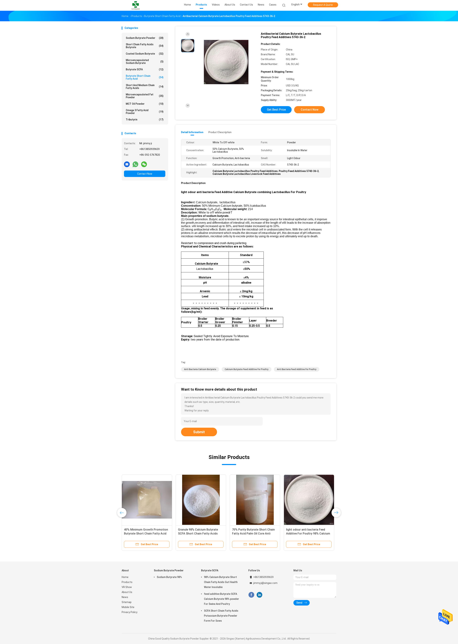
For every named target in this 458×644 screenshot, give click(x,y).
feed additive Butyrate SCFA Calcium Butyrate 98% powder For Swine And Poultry (221, 598)
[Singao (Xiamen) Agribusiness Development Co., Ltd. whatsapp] (135, 164)
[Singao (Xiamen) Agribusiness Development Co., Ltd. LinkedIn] (259, 595)
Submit (199, 432)
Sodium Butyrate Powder (145, 38)
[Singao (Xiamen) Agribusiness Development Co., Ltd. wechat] (144, 164)
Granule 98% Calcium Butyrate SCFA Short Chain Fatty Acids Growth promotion (198, 533)
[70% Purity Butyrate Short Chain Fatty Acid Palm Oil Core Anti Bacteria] (255, 500)
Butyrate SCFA (145, 69)
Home (125, 577)
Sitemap (126, 602)
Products (127, 582)
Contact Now (144, 173)
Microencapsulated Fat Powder (145, 96)
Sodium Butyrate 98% (169, 577)
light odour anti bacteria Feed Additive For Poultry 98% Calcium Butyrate (308, 533)
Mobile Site (128, 607)
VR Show (127, 587)
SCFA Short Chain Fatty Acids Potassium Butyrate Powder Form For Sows (221, 615)
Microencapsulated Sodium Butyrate (145, 61)
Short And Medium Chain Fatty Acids (145, 86)
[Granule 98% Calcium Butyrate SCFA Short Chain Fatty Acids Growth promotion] (201, 500)
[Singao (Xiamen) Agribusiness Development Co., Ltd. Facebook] (251, 595)
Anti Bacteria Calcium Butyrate (200, 369)
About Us (127, 592)
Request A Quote (323, 4)
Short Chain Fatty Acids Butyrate (145, 46)
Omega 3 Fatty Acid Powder (145, 112)
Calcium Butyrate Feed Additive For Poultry (246, 369)
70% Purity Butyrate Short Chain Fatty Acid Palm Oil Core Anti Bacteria (253, 533)
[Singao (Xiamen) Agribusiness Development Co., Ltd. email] (127, 164)
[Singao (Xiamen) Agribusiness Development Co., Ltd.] (135, 5)
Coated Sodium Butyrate (145, 53)
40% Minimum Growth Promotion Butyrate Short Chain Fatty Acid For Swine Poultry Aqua (146, 533)
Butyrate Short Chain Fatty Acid (145, 77)
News (125, 597)
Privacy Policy (129, 612)
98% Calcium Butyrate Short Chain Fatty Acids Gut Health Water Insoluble (221, 582)
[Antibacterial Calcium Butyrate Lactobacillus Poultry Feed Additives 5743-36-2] (226, 62)
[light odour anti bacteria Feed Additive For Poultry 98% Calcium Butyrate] (309, 500)
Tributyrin (145, 119)
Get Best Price (276, 109)
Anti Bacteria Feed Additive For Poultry (296, 369)
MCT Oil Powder (145, 103)
